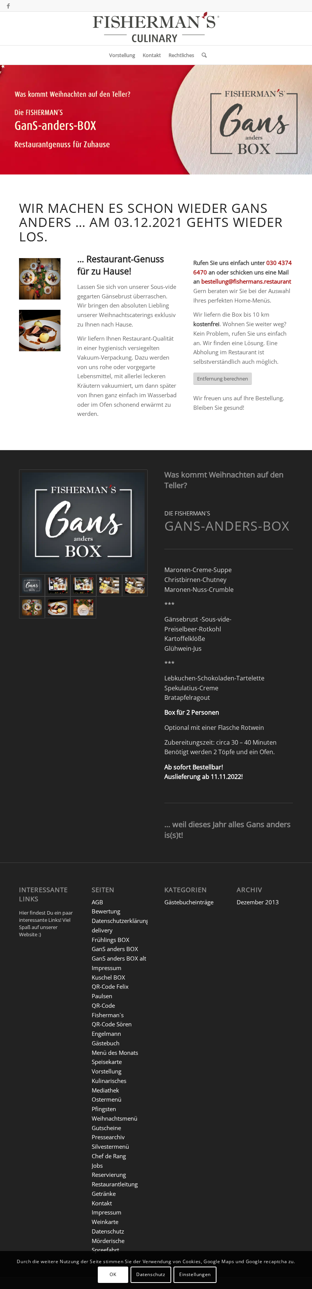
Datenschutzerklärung (120, 920)
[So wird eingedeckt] (32, 607)
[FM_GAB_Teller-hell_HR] (83, 607)
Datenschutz (108, 1231)
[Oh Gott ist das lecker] (58, 607)
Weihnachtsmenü (114, 1118)
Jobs (97, 1165)
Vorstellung (106, 1071)
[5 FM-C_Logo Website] (156, 28)
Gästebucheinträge (188, 902)
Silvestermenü (110, 1146)
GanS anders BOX (115, 949)
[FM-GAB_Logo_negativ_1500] (83, 522)
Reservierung (109, 1174)
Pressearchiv (108, 1137)
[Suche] (202, 55)
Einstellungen (195, 1274)
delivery (102, 930)
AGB (97, 902)
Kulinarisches (109, 1080)
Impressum (106, 968)
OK (113, 1274)
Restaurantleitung (115, 1184)
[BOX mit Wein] (58, 585)
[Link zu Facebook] (8, 5)
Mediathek (105, 1090)
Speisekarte (107, 1061)
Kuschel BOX (108, 977)
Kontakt (102, 1203)
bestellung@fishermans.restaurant (246, 281)
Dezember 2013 (258, 902)
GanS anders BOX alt (119, 958)
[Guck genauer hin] (109, 585)
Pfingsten (104, 1109)
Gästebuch (105, 1043)
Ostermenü (106, 1099)
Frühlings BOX (110, 939)
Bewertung (106, 911)
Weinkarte (105, 1222)
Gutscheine (106, 1128)
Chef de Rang (109, 1156)
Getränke (104, 1193)
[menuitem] (122, 55)
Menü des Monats (115, 1052)
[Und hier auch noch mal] (135, 585)
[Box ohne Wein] (83, 585)
